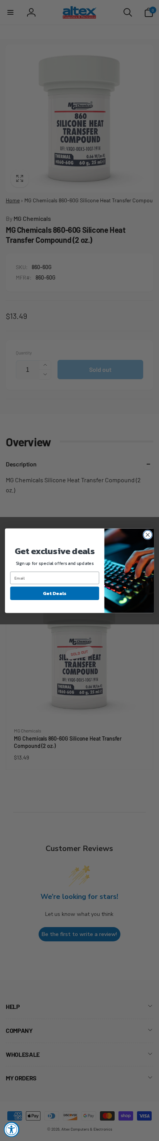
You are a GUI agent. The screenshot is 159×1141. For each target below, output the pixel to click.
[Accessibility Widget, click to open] (11, 1129)
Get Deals (54, 593)
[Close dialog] (147, 534)
